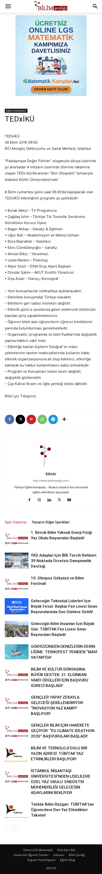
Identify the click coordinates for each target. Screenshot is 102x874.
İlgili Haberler (16, 522)
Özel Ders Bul (66, 850)
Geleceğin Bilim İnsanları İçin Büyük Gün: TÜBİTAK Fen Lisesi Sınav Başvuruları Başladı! (62, 629)
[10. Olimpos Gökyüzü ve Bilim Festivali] (16, 583)
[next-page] (15, 827)
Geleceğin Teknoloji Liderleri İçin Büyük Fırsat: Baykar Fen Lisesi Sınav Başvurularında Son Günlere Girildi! (64, 606)
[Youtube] (71, 500)
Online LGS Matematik (38, 850)
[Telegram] (53, 419)
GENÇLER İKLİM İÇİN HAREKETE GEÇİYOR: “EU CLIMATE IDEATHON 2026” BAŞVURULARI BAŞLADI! (62, 730)
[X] (20, 419)
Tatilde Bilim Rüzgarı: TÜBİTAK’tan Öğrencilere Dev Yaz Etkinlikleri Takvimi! (62, 810)
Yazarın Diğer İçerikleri (51, 522)
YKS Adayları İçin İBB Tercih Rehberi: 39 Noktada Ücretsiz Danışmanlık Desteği (64, 561)
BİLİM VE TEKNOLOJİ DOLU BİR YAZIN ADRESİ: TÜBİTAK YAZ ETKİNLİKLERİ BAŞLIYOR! (59, 753)
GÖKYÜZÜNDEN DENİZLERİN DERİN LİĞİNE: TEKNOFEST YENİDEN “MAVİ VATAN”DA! (64, 652)
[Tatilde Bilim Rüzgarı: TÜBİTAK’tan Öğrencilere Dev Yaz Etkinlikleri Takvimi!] (16, 810)
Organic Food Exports (41, 860)
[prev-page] (8, 827)
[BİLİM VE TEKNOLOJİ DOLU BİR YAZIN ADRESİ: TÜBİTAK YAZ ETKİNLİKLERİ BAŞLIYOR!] (16, 753)
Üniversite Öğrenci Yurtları (31, 855)
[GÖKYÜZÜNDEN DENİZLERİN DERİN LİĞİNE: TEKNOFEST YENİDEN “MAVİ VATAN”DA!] (16, 652)
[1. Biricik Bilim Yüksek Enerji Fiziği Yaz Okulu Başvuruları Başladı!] (16, 538)
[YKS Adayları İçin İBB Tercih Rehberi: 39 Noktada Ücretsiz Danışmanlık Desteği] (16, 561)
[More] (64, 419)
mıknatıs (58, 855)
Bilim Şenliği (77, 855)
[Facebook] (9, 419)
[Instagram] (41, 500)
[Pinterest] (31, 419)
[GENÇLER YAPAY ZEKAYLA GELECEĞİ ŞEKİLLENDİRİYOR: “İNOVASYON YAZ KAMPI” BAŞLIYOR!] (16, 703)
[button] (8, 6)
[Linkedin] (51, 500)
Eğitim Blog (67, 860)
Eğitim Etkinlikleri (16, 110)
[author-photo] (51, 467)
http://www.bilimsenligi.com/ (51, 480)
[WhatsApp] (42, 419)
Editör (51, 473)
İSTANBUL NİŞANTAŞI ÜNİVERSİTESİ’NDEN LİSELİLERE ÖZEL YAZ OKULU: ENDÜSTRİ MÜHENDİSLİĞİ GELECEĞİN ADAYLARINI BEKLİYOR (60, 781)
